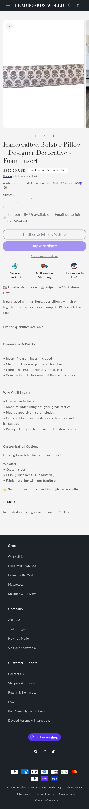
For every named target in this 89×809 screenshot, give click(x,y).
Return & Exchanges (22, 692)
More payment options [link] (44, 255)
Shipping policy (68, 793)
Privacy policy (74, 787)
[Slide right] (53, 136)
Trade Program (18, 629)
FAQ (11, 701)
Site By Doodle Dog (49, 787)
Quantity (8, 194)
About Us (14, 620)
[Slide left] (35, 136)
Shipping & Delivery (22, 593)
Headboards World (27, 787)
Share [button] (11, 501)
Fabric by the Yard (20, 575)
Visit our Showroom (22, 648)
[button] (8, 5)
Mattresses (15, 584)
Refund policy (24, 793)
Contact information (46, 800)
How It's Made (18, 638)
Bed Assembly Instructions (26, 711)
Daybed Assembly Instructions (29, 720)
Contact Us (16, 674)
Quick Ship (15, 556)
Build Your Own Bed (22, 566)
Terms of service (45, 793)
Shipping (7, 176)
